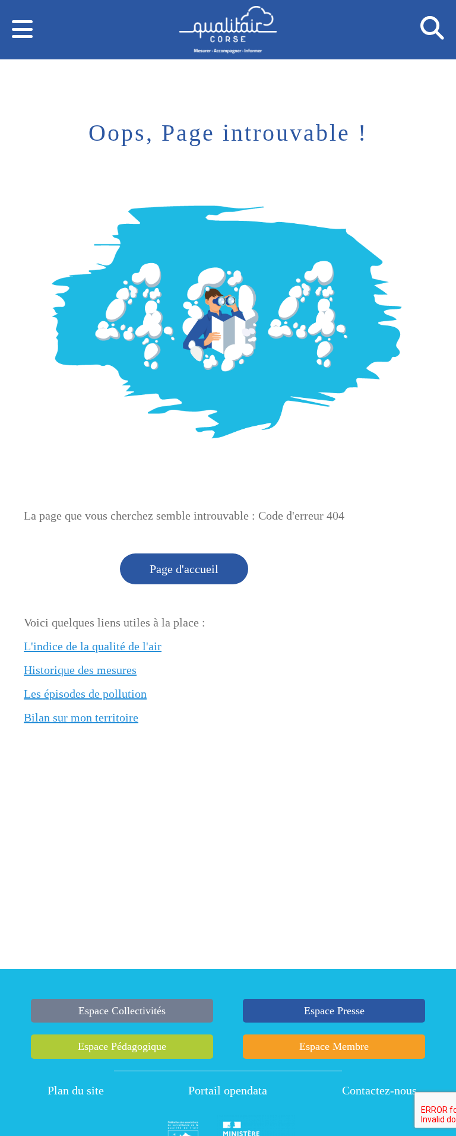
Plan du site (76, 1090)
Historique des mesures (80, 669)
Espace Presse (334, 1011)
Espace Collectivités (122, 1011)
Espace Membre (334, 1046)
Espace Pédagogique (122, 1046)
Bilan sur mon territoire (81, 717)
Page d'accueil (184, 568)
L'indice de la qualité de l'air (93, 646)
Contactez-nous (379, 1090)
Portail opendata (227, 1090)
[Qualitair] (227, 31)
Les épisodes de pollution (85, 693)
